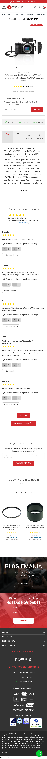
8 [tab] (30, 67)
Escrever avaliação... (23, 423)
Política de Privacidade (23, 651)
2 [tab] (18, 67)
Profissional (22, 223)
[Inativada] (13, 722)
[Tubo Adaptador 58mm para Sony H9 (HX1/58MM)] (35, 512)
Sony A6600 (14, 151)
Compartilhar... (11, 255)
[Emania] (15, 7)
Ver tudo (23, 483)
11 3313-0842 (25, 677)
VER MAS (23, 416)
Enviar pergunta (23, 463)
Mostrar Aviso (5, 758)
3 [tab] (20, 67)
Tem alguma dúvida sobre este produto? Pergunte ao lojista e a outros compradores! (23, 450)
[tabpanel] (23, 49)
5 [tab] (24, 67)
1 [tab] (16, 67)
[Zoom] (23, 49)
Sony (19, 72)
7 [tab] (28, 67)
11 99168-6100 (25, 681)
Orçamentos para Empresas (25, 667)
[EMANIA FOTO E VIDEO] (3, 14)
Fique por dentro (23, 584)
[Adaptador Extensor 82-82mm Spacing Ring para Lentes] (12, 512)
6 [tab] (26, 67)
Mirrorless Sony (31, 166)
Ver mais (23, 191)
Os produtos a (25, 1)
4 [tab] (22, 67)
